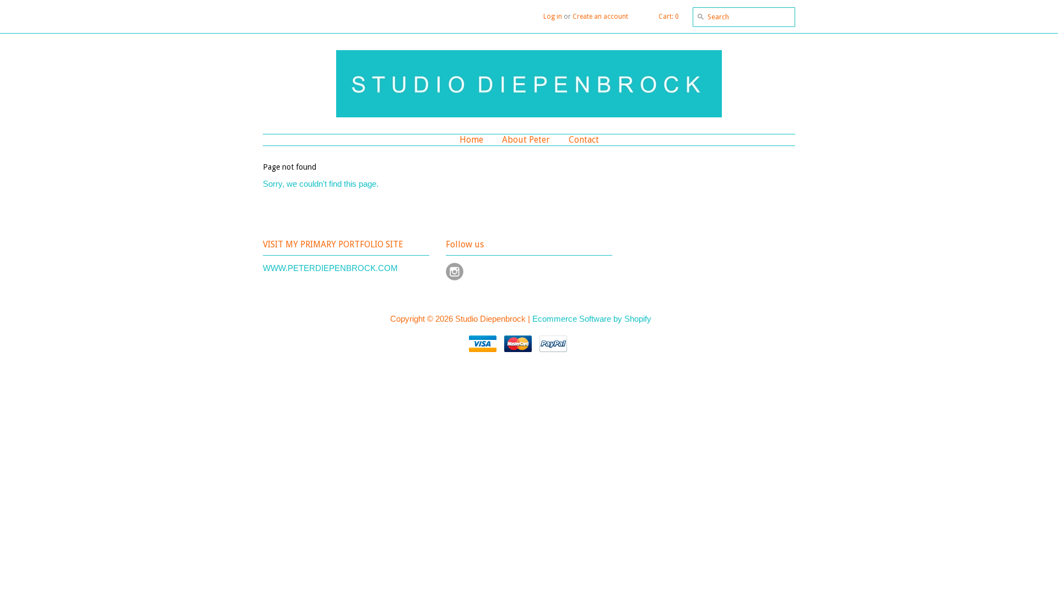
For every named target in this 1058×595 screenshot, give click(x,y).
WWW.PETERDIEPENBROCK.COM (330, 268)
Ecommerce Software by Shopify (591, 318)
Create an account (600, 16)
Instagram (454, 271)
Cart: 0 (668, 16)
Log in (552, 16)
